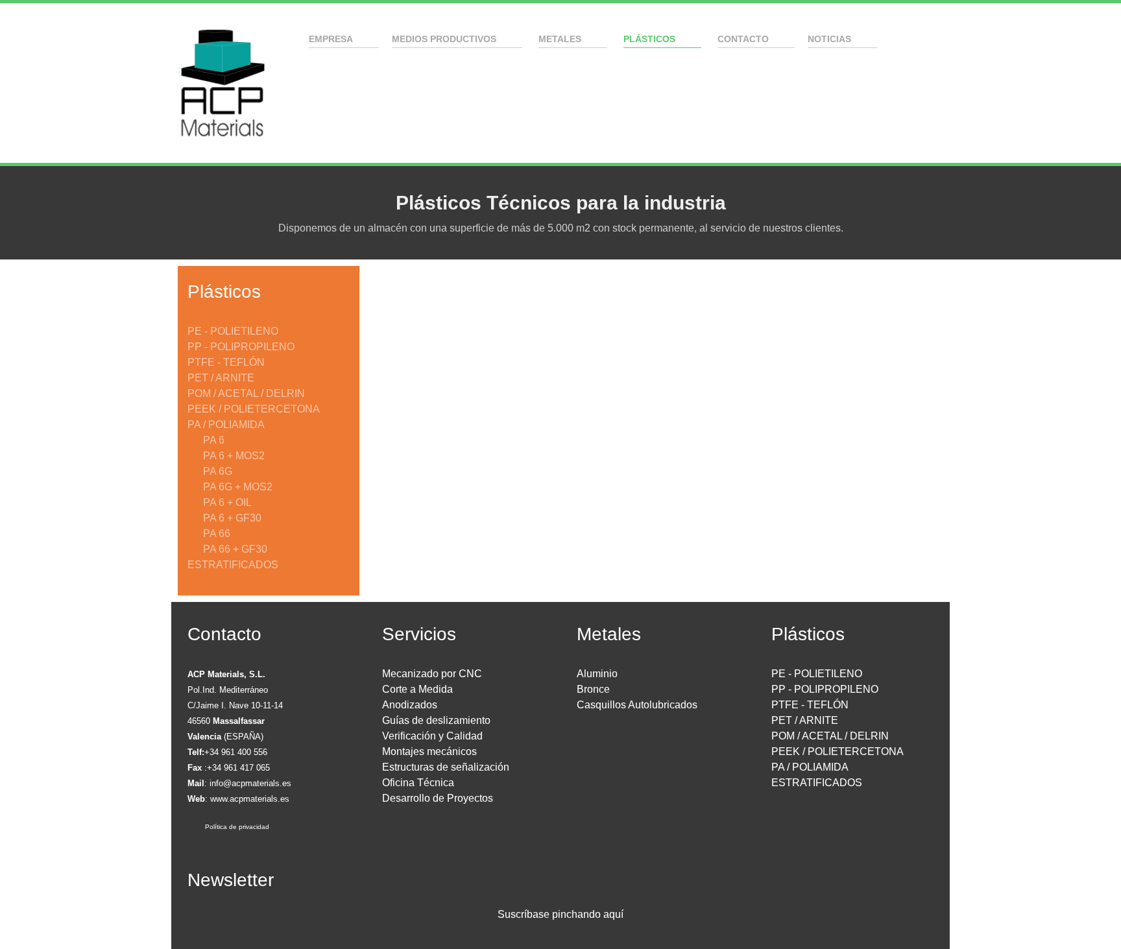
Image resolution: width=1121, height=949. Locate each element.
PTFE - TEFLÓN (226, 362)
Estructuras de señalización (445, 767)
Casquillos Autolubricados (637, 704)
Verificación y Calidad (432, 735)
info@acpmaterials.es (250, 783)
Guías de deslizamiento (436, 720)
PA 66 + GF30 (235, 549)
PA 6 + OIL (227, 502)
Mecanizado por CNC (432, 673)
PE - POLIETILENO (232, 331)
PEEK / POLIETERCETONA (253, 408)
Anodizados (409, 704)
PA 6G (217, 471)
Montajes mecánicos (429, 751)
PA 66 (216, 533)
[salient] (222, 83)
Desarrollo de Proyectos (437, 798)
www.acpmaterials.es (249, 799)
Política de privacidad (237, 826)
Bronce (593, 689)
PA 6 (213, 440)
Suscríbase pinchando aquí (560, 914)
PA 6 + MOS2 (234, 455)
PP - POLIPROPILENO (241, 346)
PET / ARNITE (220, 377)
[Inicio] (290, 38)
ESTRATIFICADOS (232, 564)
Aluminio (597, 673)
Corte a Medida (417, 689)
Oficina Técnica (418, 782)
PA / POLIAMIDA (226, 424)
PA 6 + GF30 (232, 517)
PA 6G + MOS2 (237, 486)
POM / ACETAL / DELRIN (246, 393)
